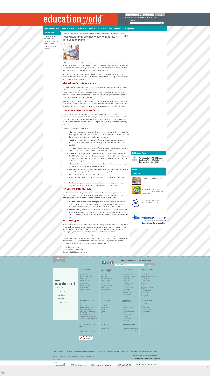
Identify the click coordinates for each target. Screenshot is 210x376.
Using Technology (128, 287)
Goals (142, 285)
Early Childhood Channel (86, 307)
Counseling (104, 304)
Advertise (60, 299)
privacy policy (151, 17)
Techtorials (126, 291)
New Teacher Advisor (106, 278)
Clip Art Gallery (105, 275)
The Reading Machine (129, 275)
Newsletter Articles (85, 275)
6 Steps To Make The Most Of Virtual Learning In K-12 (113, 351)
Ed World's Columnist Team (87, 309)
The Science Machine (129, 276)
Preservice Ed (104, 307)
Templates (129, 28)
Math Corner (104, 276)
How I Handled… (145, 273)
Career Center (84, 304)
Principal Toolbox (145, 280)
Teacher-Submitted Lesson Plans (89, 318)
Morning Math (144, 295)
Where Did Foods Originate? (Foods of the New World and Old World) (152, 191)
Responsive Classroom (107, 283)
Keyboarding (126, 289)
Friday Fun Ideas (145, 313)
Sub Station (104, 311)
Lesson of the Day (85, 285)
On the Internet (127, 294)
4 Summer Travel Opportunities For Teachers (144, 351)
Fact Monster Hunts (146, 309)
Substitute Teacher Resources (88, 316)
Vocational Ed (104, 313)
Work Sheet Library (85, 291)
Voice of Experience (106, 289)
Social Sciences (127, 318)
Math (124, 313)
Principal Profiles (145, 278)
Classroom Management (86, 305)
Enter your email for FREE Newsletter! (135, 261)
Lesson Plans (68, 28)
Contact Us (61, 291)
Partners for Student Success (149, 276)
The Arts (125, 305)
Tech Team (126, 285)
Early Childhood (105, 305)
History (125, 309)
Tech (91, 28)
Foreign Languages (128, 307)
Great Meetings (145, 292)
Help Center (61, 295)
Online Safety (127, 278)
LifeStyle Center (105, 328)
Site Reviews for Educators (87, 311)
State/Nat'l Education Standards (88, 313)
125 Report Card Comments (152, 178)
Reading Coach (105, 282)
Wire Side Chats (127, 292)
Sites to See (126, 280)
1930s (74, 156)
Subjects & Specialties (86, 314)
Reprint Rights (62, 302)
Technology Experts (128, 283)
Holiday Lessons (84, 282)
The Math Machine (128, 273)
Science (125, 316)
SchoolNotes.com (137, 355)
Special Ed (103, 309)
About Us (60, 288)
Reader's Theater (105, 280)
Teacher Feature (105, 287)
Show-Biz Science (85, 289)
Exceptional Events (146, 290)
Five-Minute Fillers (85, 280)
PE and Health (127, 314)
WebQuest (126, 282)
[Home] (75, 19)
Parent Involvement (146, 282)
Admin (81, 28)
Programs (143, 283)
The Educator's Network (150, 355)
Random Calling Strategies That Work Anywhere (81, 351)
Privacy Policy (62, 306)
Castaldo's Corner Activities (130, 328)
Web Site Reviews (105, 291)
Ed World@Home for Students (88, 331)
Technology (126, 320)
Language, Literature (128, 311)
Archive (86, 273)
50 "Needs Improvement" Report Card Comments (151, 201)
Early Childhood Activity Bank (131, 330)
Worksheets (114, 28)
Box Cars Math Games (86, 276)
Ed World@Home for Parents (88, 330)
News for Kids (84, 287)
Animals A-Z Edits (145, 304)
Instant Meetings (145, 294)
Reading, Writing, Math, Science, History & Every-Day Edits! (151, 160)
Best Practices (51, 28)
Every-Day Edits (84, 278)
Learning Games (84, 283)
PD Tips (101, 28)
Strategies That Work (106, 285)
